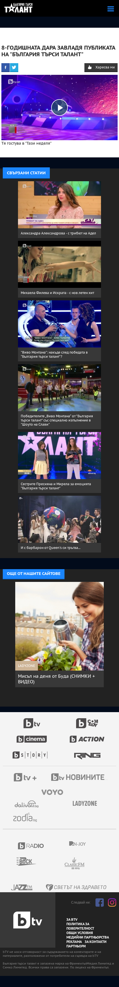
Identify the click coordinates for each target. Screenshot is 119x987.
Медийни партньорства (87, 937)
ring (87, 752)
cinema (32, 736)
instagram (112, 902)
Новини (80, 778)
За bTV (71, 919)
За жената (86, 804)
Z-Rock (30, 861)
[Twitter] (14, 67)
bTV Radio (31, 845)
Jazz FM (22, 887)
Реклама (74, 942)
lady (32, 752)
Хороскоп (27, 817)
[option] (59, 634)
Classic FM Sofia (89, 863)
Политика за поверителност (80, 926)
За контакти (96, 942)
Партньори (76, 946)
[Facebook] (5, 67)
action (87, 736)
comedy (87, 720)
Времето (27, 804)
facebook (99, 902)
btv (32, 720)
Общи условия (79, 933)
